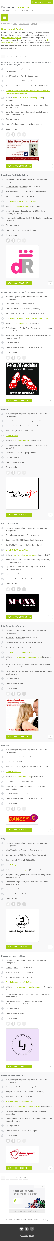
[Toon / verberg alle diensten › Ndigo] (29, 883)
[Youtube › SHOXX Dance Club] (24, 589)
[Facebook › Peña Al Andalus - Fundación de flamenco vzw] (13, 358)
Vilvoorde (23, 421)
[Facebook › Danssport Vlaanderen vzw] (13, 1141)
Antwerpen (10, 304)
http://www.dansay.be (21, 441)
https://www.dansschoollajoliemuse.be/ (27, 987)
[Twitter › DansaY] (8, 473)
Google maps (34, 76)
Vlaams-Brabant (12, 186)
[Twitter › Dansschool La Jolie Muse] (8, 1024)
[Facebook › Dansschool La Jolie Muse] (13, 1024)
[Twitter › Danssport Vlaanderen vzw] (8, 1141)
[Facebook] (27, 1229)
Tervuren (23, 186)
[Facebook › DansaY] (13, 473)
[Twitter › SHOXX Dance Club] (8, 589)
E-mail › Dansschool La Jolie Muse (19, 982)
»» (25, 56)
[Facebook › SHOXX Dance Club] (13, 589)
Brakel (23, 535)
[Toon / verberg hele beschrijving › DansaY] (29, 446)
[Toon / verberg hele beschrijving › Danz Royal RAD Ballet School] (29, 212)
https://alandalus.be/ (21, 323)
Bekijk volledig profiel (19, 166)
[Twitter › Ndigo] (8, 904)
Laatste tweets (12, 230)
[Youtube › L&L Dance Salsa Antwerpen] (24, 694)
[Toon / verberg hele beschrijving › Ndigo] (29, 876)
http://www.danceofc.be (22, 777)
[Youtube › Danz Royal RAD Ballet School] (24, 240)
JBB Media (24, 1236)
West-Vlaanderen (12, 76)
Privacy (31, 1236)
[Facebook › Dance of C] (13, 809)
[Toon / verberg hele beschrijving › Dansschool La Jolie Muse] (29, 995)
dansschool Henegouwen (11, 38)
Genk (16, 757)
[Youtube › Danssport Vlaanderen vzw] (24, 1141)
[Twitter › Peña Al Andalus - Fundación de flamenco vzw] (8, 358)
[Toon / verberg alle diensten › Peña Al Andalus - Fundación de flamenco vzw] (29, 336)
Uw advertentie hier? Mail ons (27, 1211)
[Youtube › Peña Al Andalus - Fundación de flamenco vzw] (24, 358)
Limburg (9, 757)
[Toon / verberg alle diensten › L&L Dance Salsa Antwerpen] (29, 672)
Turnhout (19, 1087)
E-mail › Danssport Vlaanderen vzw (19, 1102)
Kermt (16, 967)
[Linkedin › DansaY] (19, 473)
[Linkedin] (32, 1229)
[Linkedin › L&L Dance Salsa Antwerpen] (19, 694)
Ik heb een (41, 2)
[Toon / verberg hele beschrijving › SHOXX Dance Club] (29, 561)
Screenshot (11, 100)
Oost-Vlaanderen (12, 535)
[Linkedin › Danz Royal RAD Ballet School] (19, 240)
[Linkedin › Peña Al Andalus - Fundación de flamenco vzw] (19, 358)
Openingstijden (12, 119)
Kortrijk (23, 76)
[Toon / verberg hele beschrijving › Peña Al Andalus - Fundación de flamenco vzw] (29, 329)
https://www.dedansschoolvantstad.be (27, 657)
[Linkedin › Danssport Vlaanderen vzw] (19, 1141)
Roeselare (24, 850)
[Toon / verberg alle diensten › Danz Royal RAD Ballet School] (29, 219)
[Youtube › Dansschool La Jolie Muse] (24, 1024)
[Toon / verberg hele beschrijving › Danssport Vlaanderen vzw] (29, 1112)
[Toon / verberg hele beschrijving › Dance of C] (29, 781)
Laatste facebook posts (16, 124)
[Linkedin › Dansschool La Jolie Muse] (19, 1024)
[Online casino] (27, 1186)
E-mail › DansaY (12, 436)
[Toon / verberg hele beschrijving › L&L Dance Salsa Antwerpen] (29, 665)
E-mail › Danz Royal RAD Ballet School (21, 201)
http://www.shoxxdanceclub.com (25, 555)
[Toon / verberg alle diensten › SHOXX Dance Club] (29, 568)
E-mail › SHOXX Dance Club (17, 550)
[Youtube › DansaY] (24, 473)
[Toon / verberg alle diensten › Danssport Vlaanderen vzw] (29, 1119)
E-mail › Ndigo (11, 865)
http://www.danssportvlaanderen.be (26, 1107)
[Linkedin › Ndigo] (19, 904)
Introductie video (34, 124)
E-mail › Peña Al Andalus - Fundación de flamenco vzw (27, 318)
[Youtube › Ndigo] (24, 904)
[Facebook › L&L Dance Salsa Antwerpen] (13, 694)
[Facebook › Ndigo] (13, 904)
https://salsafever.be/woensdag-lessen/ (28, 98)
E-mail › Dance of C (13, 772)
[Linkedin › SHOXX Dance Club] (19, 589)
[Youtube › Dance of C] (24, 809)
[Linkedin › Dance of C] (19, 809)
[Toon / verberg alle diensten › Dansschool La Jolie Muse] (29, 1002)
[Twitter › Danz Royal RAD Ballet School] (8, 240)
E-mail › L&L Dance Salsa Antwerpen (20, 652)
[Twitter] (21, 1229)
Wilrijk (18, 304)
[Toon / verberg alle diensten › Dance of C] (29, 787)
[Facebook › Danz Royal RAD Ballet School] (13, 240)
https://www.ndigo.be (21, 870)
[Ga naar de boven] (50, 166)
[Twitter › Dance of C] (8, 809)
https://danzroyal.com (21, 206)
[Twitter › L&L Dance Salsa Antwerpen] (8, 694)
